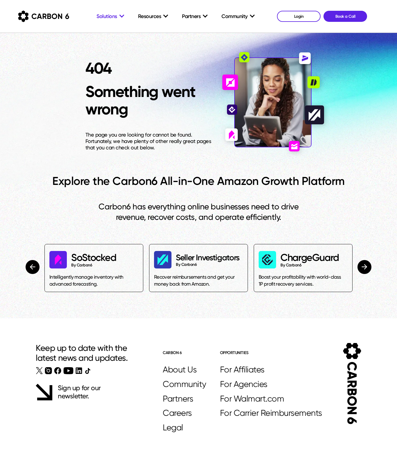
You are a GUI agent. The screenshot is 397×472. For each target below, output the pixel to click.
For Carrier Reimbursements (271, 413)
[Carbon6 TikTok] (87, 370)
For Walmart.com (252, 399)
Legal (173, 427)
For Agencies (243, 384)
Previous (33, 267)
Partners (178, 399)
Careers (177, 413)
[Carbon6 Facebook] (57, 370)
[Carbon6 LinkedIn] (79, 370)
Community (184, 384)
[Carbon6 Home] (352, 383)
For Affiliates (242, 369)
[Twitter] (39, 370)
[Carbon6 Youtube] (68, 370)
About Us (179, 369)
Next (364, 267)
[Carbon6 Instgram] (48, 370)
